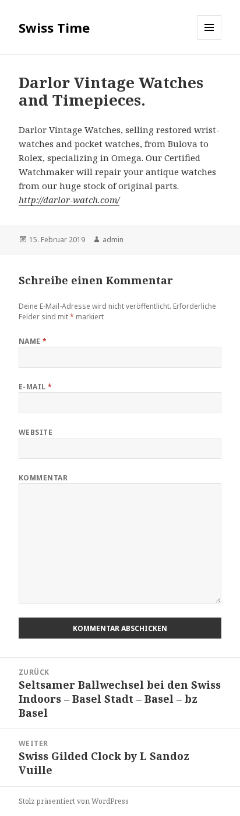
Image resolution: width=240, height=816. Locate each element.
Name (33, 341)
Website (35, 432)
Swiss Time (54, 27)
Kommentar (43, 478)
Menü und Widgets (209, 39)
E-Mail (35, 387)
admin (113, 240)
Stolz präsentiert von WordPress (74, 801)
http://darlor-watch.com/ (69, 199)
